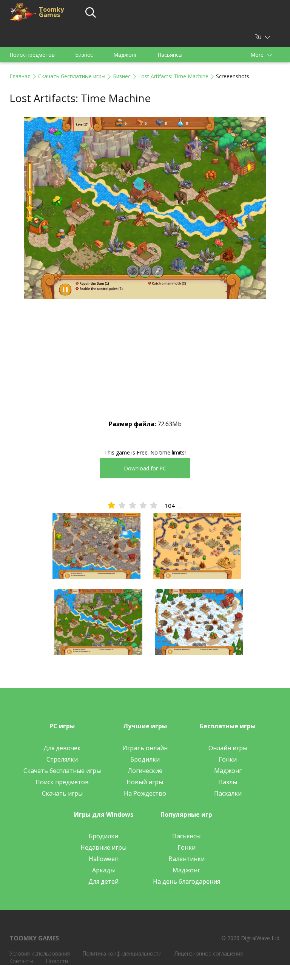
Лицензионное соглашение (208, 953)
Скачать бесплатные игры (71, 76)
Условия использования (39, 953)
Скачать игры (62, 793)
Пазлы (227, 782)
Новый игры (144, 782)
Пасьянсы (169, 54)
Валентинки (186, 859)
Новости (57, 961)
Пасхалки (228, 793)
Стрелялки (62, 759)
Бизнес (84, 54)
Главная (20, 76)
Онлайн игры (227, 748)
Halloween (104, 859)
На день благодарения (186, 881)
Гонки (228, 759)
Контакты (21, 961)
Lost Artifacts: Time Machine (173, 76)
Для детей (103, 881)
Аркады (103, 870)
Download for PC (145, 468)
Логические (145, 770)
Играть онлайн (145, 748)
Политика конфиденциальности (122, 953)
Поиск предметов (32, 54)
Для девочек (62, 748)
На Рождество (145, 793)
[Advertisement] (145, 366)
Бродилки (145, 759)
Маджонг (125, 54)
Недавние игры (103, 847)
